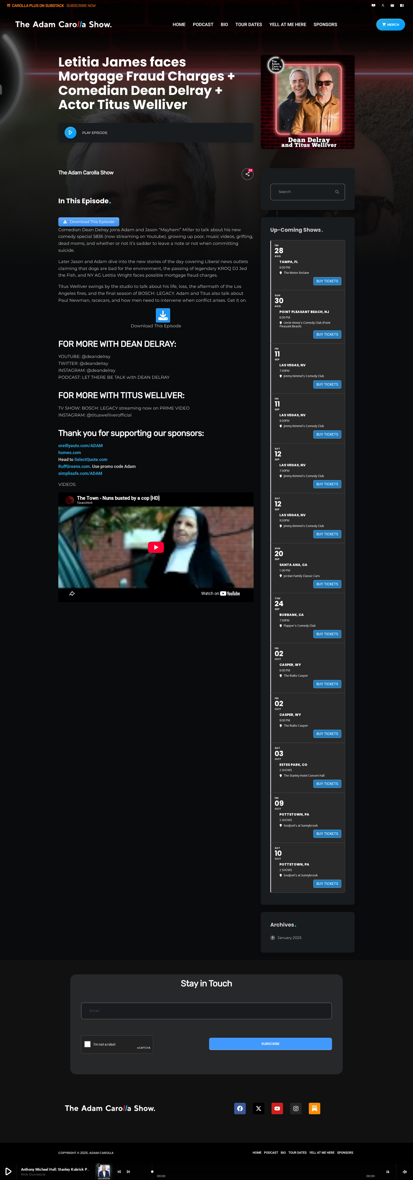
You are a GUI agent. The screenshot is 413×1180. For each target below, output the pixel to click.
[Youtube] (277, 1108)
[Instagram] (296, 1108)
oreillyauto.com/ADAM (80, 445)
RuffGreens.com (74, 466)
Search (285, 191)
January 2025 (289, 937)
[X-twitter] (258, 1108)
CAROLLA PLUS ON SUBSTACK (51, 5)
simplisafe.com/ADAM (80, 473)
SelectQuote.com (91, 459)
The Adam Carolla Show (86, 172)
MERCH (390, 24)
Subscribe (270, 1043)
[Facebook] (240, 1108)
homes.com (69, 452)
